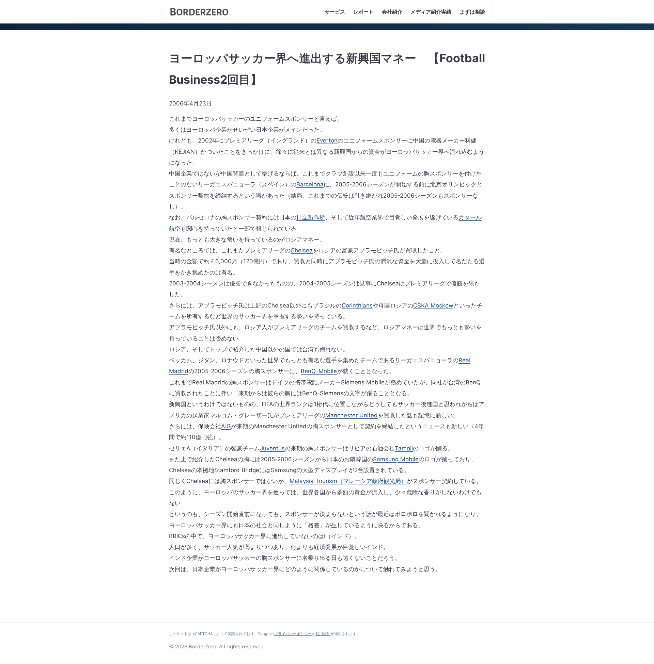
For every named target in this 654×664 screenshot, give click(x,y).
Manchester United (351, 415)
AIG (226, 426)
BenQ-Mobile (319, 371)
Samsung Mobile (396, 459)
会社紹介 (392, 12)
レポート (363, 12)
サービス (335, 12)
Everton (327, 140)
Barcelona (310, 184)
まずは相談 (472, 12)
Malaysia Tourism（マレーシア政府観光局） (348, 481)
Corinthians (357, 305)
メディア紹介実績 (430, 12)
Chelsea (302, 250)
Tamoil (404, 448)
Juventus (272, 448)
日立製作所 (310, 217)
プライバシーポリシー (293, 633)
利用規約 (322, 633)
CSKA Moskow (433, 305)
